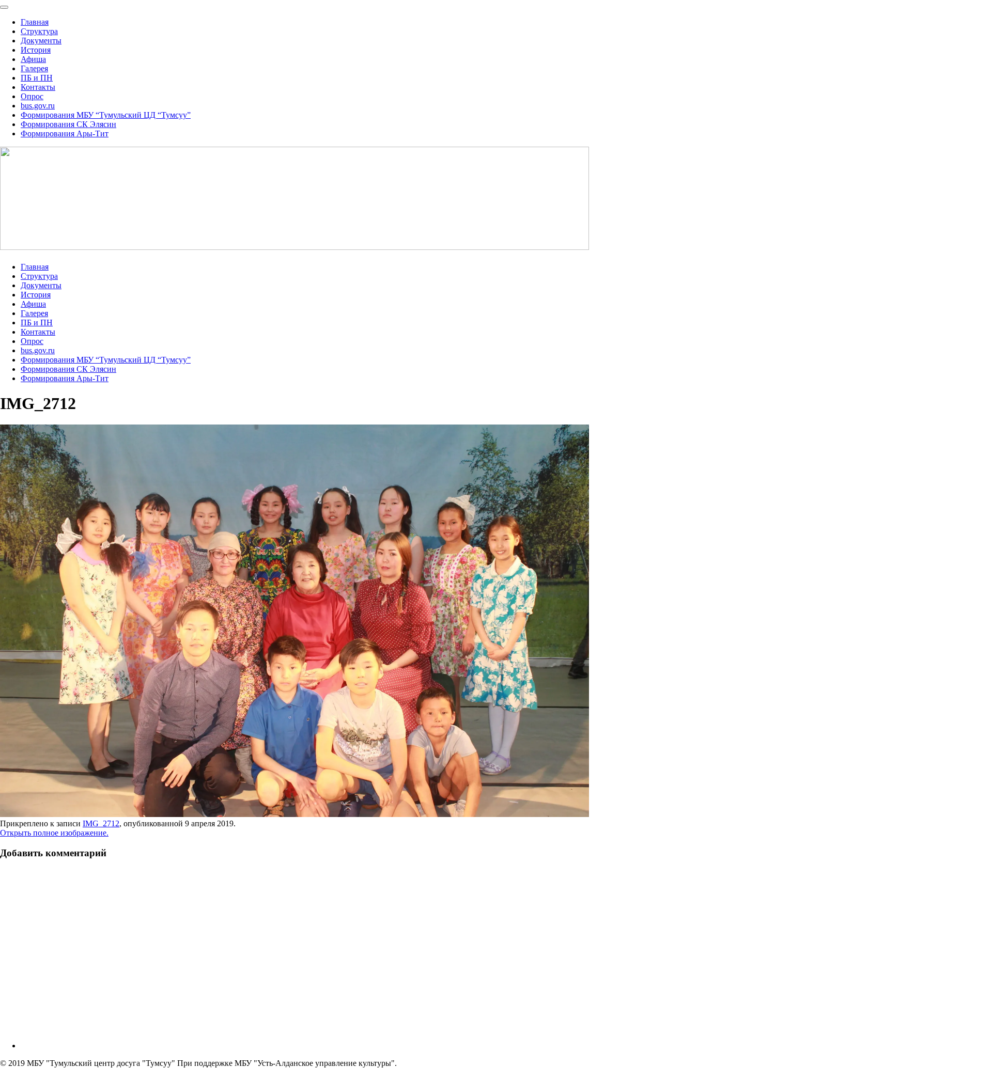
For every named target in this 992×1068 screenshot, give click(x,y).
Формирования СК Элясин (68, 124)
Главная (35, 22)
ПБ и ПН (37, 77)
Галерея (34, 68)
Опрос (32, 96)
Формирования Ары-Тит (65, 133)
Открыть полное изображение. (54, 832)
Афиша (33, 59)
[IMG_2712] (294, 814)
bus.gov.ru (38, 105)
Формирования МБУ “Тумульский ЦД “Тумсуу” (106, 115)
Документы (41, 40)
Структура (39, 31)
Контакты (38, 87)
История (36, 49)
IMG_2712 (101, 823)
